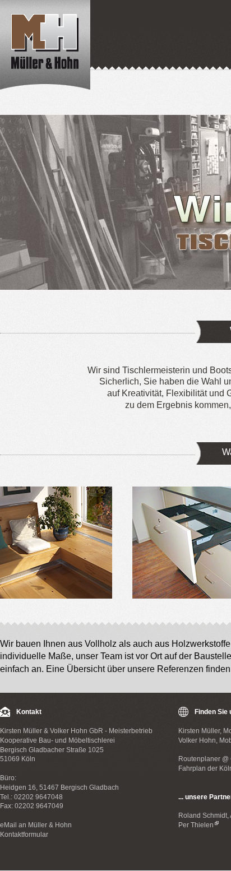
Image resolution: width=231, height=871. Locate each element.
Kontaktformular (24, 834)
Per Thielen (196, 825)
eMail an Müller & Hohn (36, 825)
